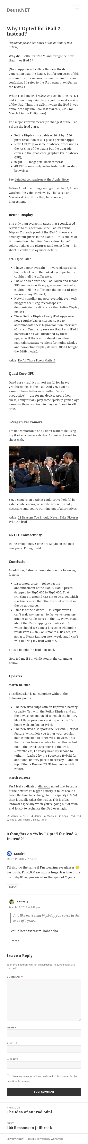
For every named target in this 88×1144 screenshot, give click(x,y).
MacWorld (16, 197)
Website (12, 1059)
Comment (15, 977)
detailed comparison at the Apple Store (42, 179)
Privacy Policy (15, 1139)
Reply (13, 887)
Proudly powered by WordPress (45, 1139)
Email (12, 1043)
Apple (65, 816)
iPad (72, 816)
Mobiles (51, 816)
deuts (37, 816)
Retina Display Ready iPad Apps (45, 316)
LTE (20, 819)
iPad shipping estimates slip (47, 623)
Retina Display (31, 819)
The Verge (58, 193)
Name (12, 1027)
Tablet (43, 819)
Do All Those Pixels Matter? (36, 360)
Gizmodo (44, 786)
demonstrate (23, 307)
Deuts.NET (18, 10)
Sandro (19, 854)
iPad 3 (12, 819)
